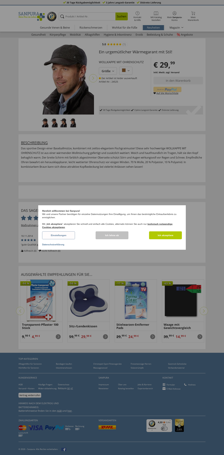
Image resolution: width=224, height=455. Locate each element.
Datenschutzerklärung (53, 244)
